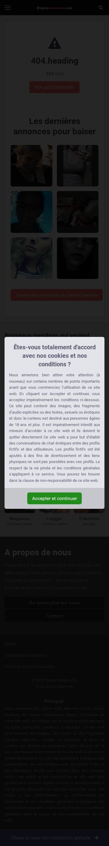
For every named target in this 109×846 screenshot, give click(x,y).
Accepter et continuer (54, 498)
